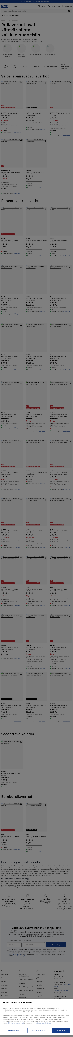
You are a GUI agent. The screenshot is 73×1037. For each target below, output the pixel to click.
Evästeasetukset (13, 1030)
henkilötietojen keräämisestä (15, 1023)
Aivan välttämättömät (39, 1030)
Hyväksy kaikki (61, 1030)
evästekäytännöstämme (43, 1023)
